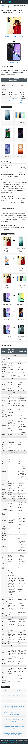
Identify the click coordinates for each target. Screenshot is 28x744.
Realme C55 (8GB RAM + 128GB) (14, 36)
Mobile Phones (10, 5)
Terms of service (14, 742)
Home (2, 5)
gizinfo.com (12, 740)
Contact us (23, 742)
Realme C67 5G (14, 62)
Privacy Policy (5, 742)
